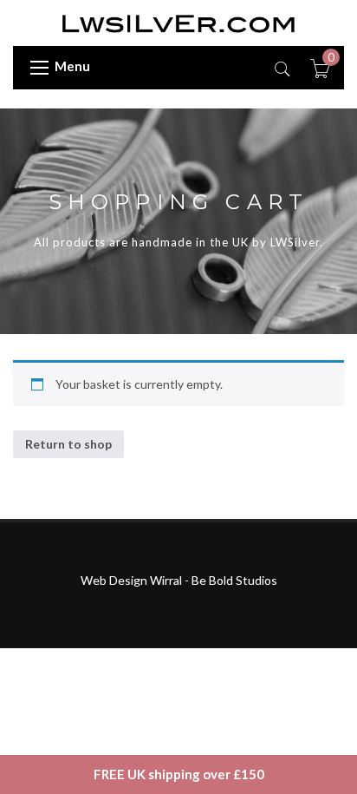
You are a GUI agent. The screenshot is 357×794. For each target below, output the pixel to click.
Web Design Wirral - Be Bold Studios (179, 580)
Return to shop (68, 443)
